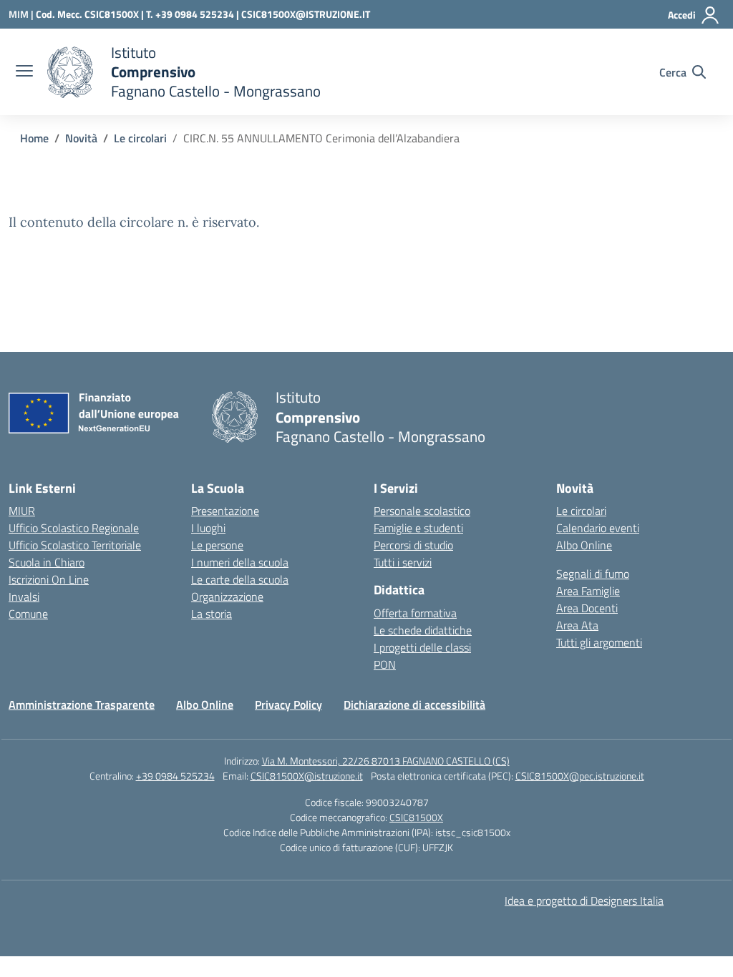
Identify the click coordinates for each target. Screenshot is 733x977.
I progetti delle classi (422, 647)
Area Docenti (587, 608)
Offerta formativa (415, 613)
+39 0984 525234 (175, 775)
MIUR (22, 510)
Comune (28, 613)
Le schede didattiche (423, 630)
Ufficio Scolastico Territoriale (75, 545)
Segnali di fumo (592, 573)
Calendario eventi (597, 527)
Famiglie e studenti (418, 527)
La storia (211, 613)
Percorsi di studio (413, 545)
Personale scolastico (422, 510)
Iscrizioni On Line (49, 579)
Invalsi (24, 596)
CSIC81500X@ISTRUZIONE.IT (305, 13)
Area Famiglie (588, 590)
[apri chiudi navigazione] (24, 72)
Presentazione (225, 510)
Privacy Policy (288, 704)
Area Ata (577, 625)
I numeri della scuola (239, 562)
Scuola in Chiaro (46, 562)
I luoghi (208, 527)
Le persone (217, 545)
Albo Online (584, 545)
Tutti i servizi (403, 562)
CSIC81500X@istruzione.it (307, 775)
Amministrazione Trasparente (82, 704)
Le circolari (581, 510)
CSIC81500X (416, 817)
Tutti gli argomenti (599, 642)
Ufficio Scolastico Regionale (74, 527)
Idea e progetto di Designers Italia (584, 900)
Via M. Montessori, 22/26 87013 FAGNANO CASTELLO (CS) (386, 760)
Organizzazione (227, 596)
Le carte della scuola (239, 579)
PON (385, 664)
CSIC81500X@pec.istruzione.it (579, 775)
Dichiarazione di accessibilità (414, 704)
